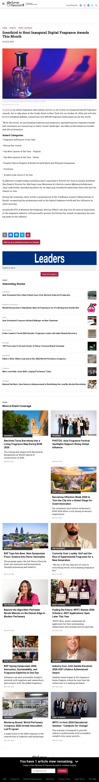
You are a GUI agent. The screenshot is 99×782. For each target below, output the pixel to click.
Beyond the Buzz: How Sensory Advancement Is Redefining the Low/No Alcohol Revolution (44, 384)
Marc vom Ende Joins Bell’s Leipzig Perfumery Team (26, 371)
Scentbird (7, 110)
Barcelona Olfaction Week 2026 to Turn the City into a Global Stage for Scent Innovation (72, 500)
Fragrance (5, 368)
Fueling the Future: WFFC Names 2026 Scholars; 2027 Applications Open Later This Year (73, 613)
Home (4, 28)
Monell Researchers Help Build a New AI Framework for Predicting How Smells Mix (40, 308)
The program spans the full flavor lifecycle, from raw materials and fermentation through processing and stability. (25, 564)
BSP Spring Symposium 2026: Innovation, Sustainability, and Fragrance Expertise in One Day (21, 669)
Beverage (5, 343)
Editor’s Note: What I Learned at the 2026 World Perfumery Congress (34, 359)
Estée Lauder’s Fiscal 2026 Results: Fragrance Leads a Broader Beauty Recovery (39, 333)
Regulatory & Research (10, 304)
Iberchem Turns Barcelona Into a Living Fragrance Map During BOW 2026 (23, 444)
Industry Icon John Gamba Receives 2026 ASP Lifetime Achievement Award (72, 669)
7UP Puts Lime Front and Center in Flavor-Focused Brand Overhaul (33, 346)
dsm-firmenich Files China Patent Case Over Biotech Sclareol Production (36, 295)
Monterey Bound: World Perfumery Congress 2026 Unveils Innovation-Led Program (23, 726)
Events (13, 28)
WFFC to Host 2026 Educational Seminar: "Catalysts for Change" (70, 724)
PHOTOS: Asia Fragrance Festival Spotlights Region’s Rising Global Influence (71, 444)
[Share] (10, 235)
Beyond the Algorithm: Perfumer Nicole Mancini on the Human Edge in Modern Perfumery (24, 613)
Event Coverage (25, 28)
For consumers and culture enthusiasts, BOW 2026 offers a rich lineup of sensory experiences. (72, 511)
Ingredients (6, 292)
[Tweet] (22, 235)
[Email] (4, 235)
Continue (62, 771)
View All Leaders (49, 274)
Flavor (4, 317)
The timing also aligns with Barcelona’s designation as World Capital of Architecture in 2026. (23, 455)
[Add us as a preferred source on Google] (28, 235)
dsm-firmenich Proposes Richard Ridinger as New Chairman (30, 320)
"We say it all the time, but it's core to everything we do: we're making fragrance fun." (73, 567)
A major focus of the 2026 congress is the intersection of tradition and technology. (24, 735)
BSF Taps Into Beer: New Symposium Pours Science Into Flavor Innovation (24, 555)
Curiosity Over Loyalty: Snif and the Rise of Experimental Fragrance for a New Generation (72, 557)
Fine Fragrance (7, 330)
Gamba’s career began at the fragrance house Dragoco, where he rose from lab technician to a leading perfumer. (71, 680)
